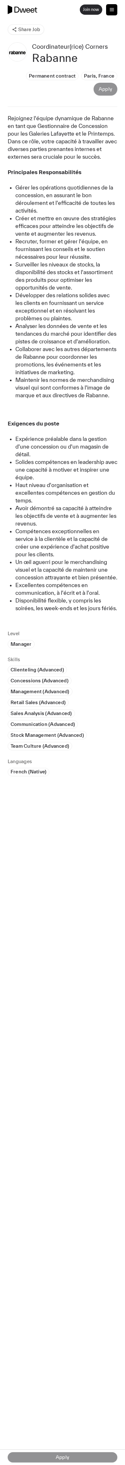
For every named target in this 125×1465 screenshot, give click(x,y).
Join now (91, 9)
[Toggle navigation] (111, 9)
